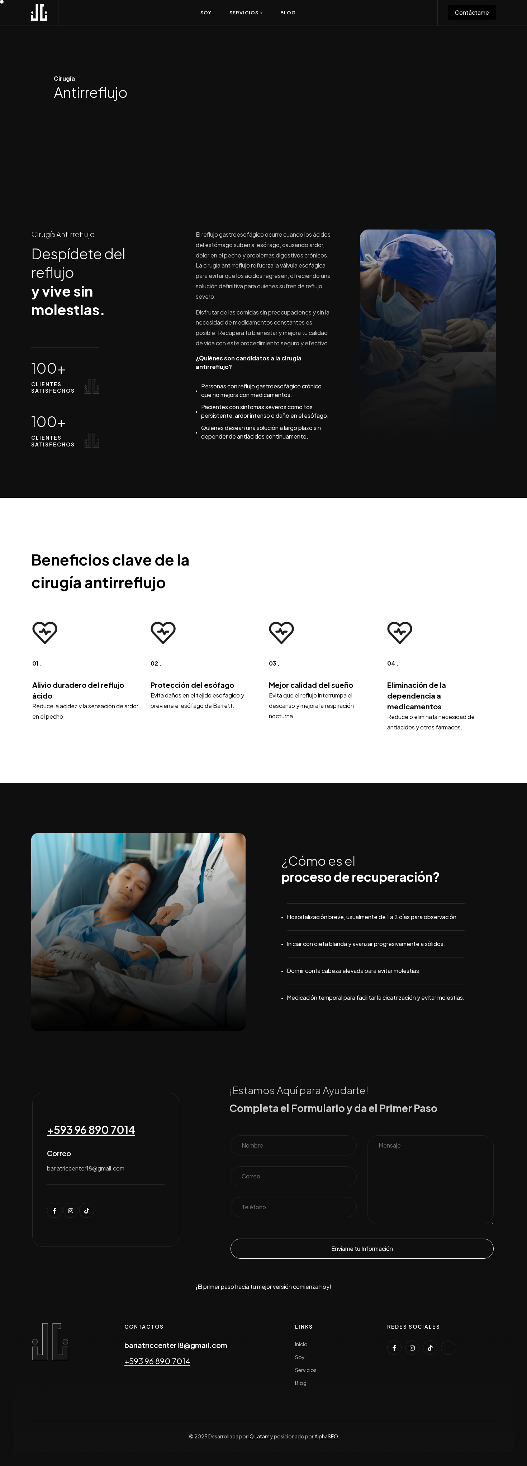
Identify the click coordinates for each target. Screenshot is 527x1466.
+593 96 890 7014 (91, 1129)
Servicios (306, 1370)
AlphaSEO (326, 1436)
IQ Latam (259, 1436)
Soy (300, 1357)
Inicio (301, 1344)
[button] (246, 12)
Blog (301, 1383)
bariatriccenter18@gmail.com (175, 1344)
